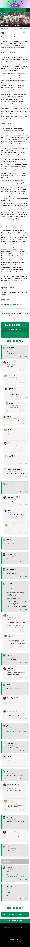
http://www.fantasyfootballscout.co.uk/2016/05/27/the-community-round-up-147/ (16, 875)
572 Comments (12, 324)
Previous (6, 341)
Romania (19, 304)
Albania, (9, 304)
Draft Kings (11, 154)
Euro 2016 (3, 13)
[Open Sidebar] (28, 10)
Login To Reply (23, 356)
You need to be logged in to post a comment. (15, 914)
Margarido (9, 584)
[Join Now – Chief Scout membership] (15, 4)
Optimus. (11, 389)
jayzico (10, 636)
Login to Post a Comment (15, 330)
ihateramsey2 (10, 743)
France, (14, 304)
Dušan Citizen (10, 348)
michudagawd (11, 711)
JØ (7, 362)
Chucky (8, 685)
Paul (2, 313)
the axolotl (10, 668)
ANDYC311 (9, 887)
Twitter (15, 315)
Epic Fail (9, 416)
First (9, 341)
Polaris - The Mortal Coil (13, 469)
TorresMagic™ (11, 497)
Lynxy (8, 655)
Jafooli (9, 430)
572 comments (25, 28)
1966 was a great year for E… (15, 784)
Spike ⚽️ (8, 540)
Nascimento (10, 832)
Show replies (21, 335)
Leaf (7, 771)
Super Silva (9, 817)
